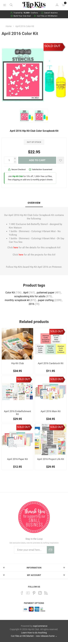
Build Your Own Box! (22, 16)
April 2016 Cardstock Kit (50, 363)
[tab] (34, 203)
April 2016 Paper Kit (17, 459)
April (25, 292)
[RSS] (46, 592)
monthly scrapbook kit (17, 300)
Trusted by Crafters (25, 13)
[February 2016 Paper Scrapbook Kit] (17, 439)
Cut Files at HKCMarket (47, 16)
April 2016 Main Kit (51, 411)
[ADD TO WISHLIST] (60, 160)
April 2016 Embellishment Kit (17, 413)
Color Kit (10, 292)
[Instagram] (40, 592)
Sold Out (52, 46)
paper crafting (46, 300)
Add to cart (37, 160)
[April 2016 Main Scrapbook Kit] (50, 392)
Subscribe (50, 550)
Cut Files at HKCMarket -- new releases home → (34, 636)
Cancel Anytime (51, 13)
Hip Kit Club (17, 363)
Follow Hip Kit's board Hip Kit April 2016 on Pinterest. (34, 266)
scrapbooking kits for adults (29, 296)
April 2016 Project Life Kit (50, 459)
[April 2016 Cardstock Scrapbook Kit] (50, 344)
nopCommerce (40, 626)
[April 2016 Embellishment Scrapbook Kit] (17, 392)
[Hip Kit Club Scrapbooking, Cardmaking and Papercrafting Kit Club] (17, 344)
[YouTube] (28, 592)
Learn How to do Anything (34, 632)
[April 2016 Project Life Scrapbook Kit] (50, 439)
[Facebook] (22, 592)
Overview (34, 202)
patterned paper (45, 292)
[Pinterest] (34, 592)
